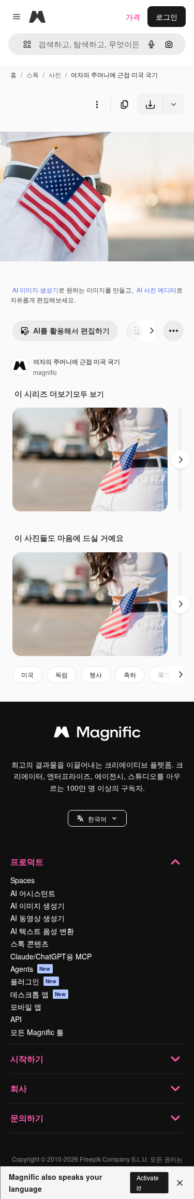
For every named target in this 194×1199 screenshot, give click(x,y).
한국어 (97, 818)
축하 (130, 674)
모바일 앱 (25, 1006)
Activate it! (148, 1182)
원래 (59, 138)
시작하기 (26, 1059)
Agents (30, 969)
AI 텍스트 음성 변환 (42, 931)
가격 (133, 16)
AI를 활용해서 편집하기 (71, 330)
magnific (45, 372)
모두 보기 (88, 393)
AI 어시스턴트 (32, 893)
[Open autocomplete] (23, 44)
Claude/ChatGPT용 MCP (51, 956)
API (16, 1019)
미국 (27, 674)
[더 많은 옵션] (96, 104)
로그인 (166, 16)
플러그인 (33, 981)
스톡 (32, 74)
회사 (18, 1088)
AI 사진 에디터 (156, 289)
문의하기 (26, 1118)
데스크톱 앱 (38, 994)
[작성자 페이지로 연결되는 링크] (19, 367)
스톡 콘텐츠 (29, 943)
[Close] (179, 1183)
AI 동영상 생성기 (37, 918)
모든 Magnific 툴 (37, 1032)
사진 (55, 74)
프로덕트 (26, 862)
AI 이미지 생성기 (35, 289)
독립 (61, 674)
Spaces (22, 880)
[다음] (151, 330)
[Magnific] (97, 734)
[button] (97, 818)
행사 (95, 674)
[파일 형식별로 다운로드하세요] (173, 104)
